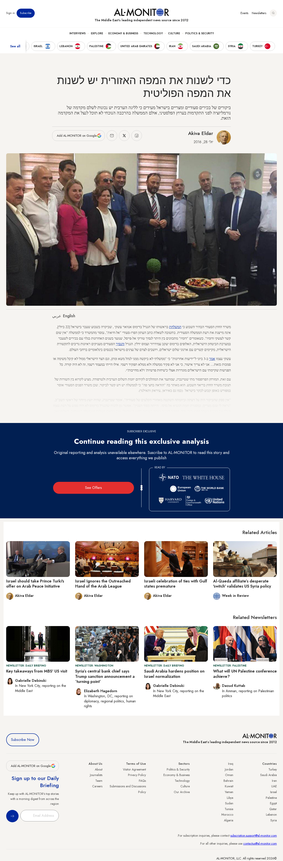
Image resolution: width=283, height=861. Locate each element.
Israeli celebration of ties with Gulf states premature (175, 583)
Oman (229, 775)
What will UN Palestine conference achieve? (245, 673)
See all (15, 46)
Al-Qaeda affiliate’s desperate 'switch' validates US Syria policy (242, 583)
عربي (56, 316)
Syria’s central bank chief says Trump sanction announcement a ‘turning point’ (105, 676)
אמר (212, 358)
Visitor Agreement (134, 769)
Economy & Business (123, 33)
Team (98, 780)
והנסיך (120, 343)
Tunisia (229, 809)
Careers (97, 786)
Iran (274, 780)
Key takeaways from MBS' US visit (36, 671)
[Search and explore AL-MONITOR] (273, 13)
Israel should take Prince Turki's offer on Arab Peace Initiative (35, 583)
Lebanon (271, 814)
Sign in (10, 13)
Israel (273, 792)
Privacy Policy (137, 775)
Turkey (272, 769)
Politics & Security (199, 33)
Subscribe (25, 13)
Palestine (271, 798)
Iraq (230, 763)
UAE (274, 786)
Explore (97, 33)
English (69, 316)
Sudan (229, 803)
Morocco (227, 814)
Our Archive (182, 792)
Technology (153, 33)
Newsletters (259, 13)
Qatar (273, 809)
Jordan (229, 769)
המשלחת (175, 326)
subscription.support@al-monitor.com (253, 835)
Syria (273, 820)
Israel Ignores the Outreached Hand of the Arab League (103, 583)
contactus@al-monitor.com (260, 843)
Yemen (229, 792)
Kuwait (229, 786)
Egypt (273, 803)
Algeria (228, 820)
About (98, 769)
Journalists (96, 775)
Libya (230, 798)
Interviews (77, 33)
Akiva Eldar (200, 133)
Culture (174, 33)
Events (244, 13)
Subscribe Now (22, 739)
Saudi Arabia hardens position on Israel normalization (174, 673)
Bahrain (228, 780)
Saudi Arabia (268, 775)
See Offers (93, 487)
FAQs (142, 780)
